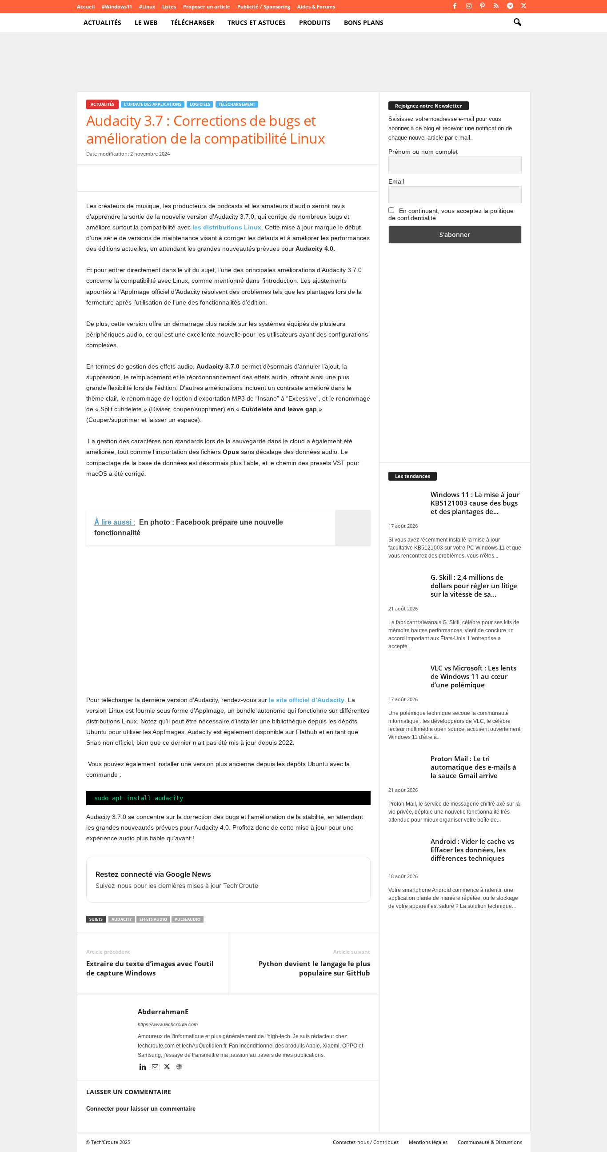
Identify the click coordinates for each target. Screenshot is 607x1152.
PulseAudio (187, 919)
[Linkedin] (144, 1067)
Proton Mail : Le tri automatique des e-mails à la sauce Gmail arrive (473, 767)
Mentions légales (428, 1142)
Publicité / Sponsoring (263, 6)
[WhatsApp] (156, 178)
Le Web (146, 22)
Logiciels (200, 104)
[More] (238, 178)
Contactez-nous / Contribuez (366, 1142)
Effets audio (153, 919)
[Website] (179, 1067)
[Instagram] (468, 6)
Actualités (102, 22)
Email (396, 181)
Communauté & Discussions (490, 1142)
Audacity (122, 919)
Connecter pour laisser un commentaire (141, 1108)
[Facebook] (455, 6)
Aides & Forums (316, 6)
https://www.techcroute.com (168, 1024)
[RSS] (496, 6)
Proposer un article (206, 6)
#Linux (147, 6)
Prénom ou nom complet (423, 151)
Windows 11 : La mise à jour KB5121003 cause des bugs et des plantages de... (475, 503)
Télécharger (192, 22)
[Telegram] (510, 6)
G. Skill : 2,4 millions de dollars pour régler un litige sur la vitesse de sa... (474, 585)
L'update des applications (152, 104)
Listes (169, 6)
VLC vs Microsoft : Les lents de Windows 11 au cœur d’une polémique (473, 676)
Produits (315, 22)
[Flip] (218, 178)
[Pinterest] (482, 6)
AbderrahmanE (163, 1011)
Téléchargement (237, 104)
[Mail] (156, 1067)
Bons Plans (363, 22)
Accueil (86, 6)
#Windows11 (117, 6)
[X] (524, 6)
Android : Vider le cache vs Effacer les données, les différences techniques (472, 850)
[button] (517, 22)
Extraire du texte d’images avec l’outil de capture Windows (150, 968)
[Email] (177, 178)
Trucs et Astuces (257, 22)
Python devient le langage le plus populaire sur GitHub (314, 968)
